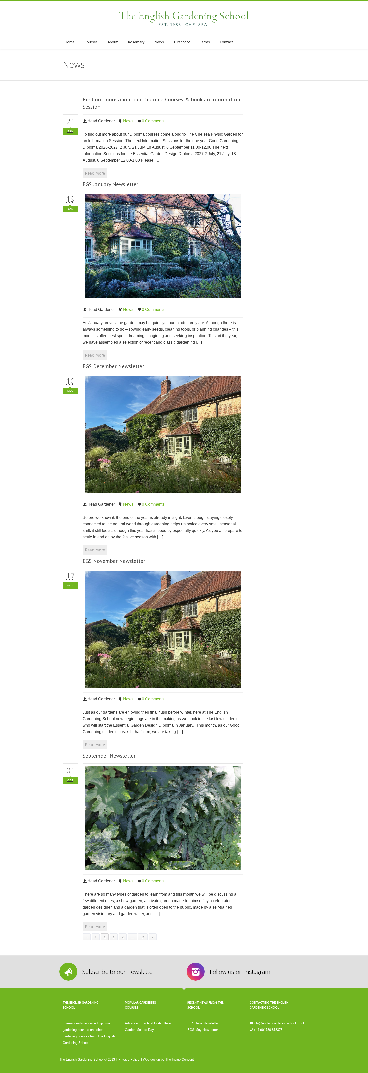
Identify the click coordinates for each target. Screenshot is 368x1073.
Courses (91, 42)
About (113, 42)
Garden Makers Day (139, 1030)
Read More (95, 173)
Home (69, 42)
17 (142, 937)
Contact (226, 42)
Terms (205, 42)
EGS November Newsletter (114, 561)
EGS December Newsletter (113, 366)
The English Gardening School (184, 18)
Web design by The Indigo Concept (168, 1060)
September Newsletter (109, 755)
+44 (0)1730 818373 (268, 1030)
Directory (182, 42)
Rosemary (136, 42)
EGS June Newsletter (203, 1023)
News (159, 42)
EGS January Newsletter (110, 184)
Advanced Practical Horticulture (148, 1023)
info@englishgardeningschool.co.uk (279, 1023)
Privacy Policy (128, 1060)
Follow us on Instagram (240, 972)
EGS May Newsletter (202, 1030)
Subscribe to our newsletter (118, 972)
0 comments (153, 121)
